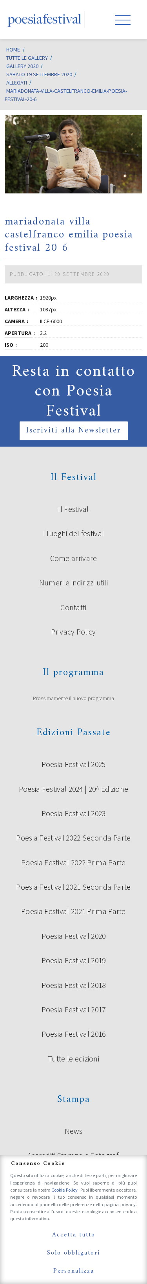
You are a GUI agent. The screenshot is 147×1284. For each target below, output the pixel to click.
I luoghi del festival (73, 533)
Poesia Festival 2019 (74, 960)
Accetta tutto (73, 1234)
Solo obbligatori (73, 1252)
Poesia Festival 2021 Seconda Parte (73, 887)
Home (13, 49)
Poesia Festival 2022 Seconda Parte (73, 838)
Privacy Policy (73, 631)
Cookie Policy (64, 1190)
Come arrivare (73, 558)
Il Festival (73, 509)
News (73, 1131)
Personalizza (73, 1271)
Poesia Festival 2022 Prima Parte (73, 862)
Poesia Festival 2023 (74, 813)
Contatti (73, 607)
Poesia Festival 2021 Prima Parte (73, 911)
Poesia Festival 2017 (74, 1009)
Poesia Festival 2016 (74, 1034)
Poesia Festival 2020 (74, 936)
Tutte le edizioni (73, 1058)
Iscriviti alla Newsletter (73, 431)
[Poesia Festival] (45, 19)
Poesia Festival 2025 (74, 764)
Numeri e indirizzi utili (73, 582)
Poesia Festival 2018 (74, 985)
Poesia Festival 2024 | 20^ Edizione (74, 789)
